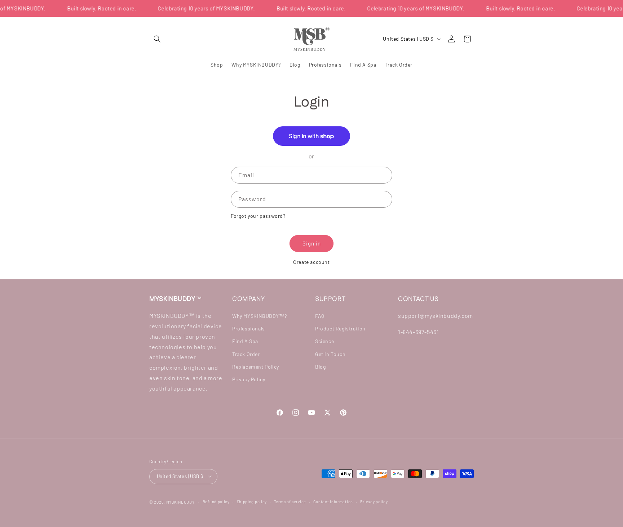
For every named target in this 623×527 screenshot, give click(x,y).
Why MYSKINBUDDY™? (259, 316)
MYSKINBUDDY (180, 501)
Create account (311, 262)
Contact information (333, 501)
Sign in (311, 243)
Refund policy (216, 501)
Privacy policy (374, 501)
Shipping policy (252, 501)
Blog (320, 367)
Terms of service (290, 501)
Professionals (248, 329)
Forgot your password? (258, 216)
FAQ (319, 316)
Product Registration (340, 329)
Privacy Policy (248, 379)
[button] (157, 39)
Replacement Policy (255, 367)
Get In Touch (330, 354)
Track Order (246, 354)
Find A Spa (245, 341)
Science (324, 341)
